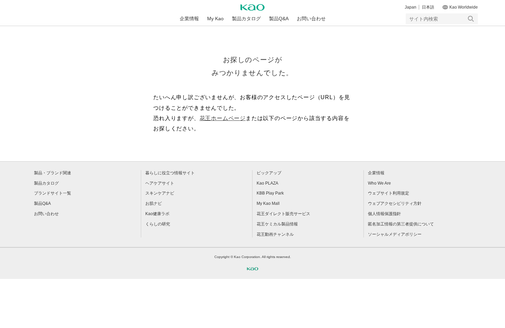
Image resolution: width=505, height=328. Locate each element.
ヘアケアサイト (159, 183)
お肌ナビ (153, 203)
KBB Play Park (270, 193)
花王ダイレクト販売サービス (283, 213)
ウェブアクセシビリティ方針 (395, 203)
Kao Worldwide (463, 7)
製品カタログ (246, 18)
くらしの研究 (157, 224)
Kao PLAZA (267, 183)
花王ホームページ (223, 118)
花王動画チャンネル (275, 234)
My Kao (215, 18)
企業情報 (189, 18)
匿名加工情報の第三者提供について (401, 224)
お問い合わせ (311, 18)
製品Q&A (279, 18)
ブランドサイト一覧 (52, 193)
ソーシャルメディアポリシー (395, 234)
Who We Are (379, 183)
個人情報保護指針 (384, 213)
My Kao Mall (268, 203)
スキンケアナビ (159, 193)
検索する (471, 18)
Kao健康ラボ (157, 213)
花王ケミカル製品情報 (277, 224)
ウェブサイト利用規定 (388, 193)
